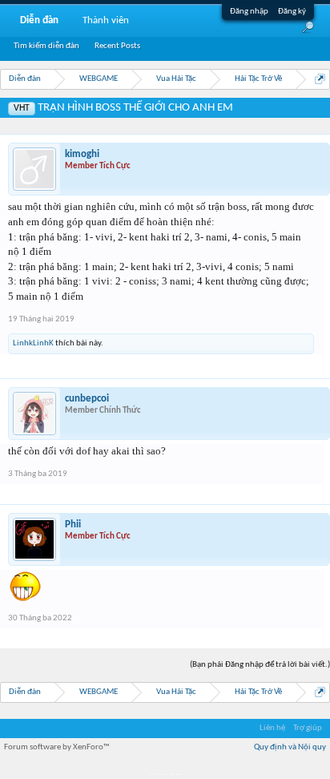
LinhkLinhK (33, 343)
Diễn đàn (39, 20)
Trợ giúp (307, 728)
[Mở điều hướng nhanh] (320, 79)
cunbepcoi (87, 399)
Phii (73, 524)
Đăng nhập (249, 11)
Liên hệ (272, 728)
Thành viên (105, 20)
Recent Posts (117, 46)
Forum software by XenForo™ (57, 747)
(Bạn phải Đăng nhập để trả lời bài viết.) (260, 664)
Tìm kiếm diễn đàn (46, 46)
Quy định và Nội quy (290, 747)
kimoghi (82, 154)
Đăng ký (292, 11)
